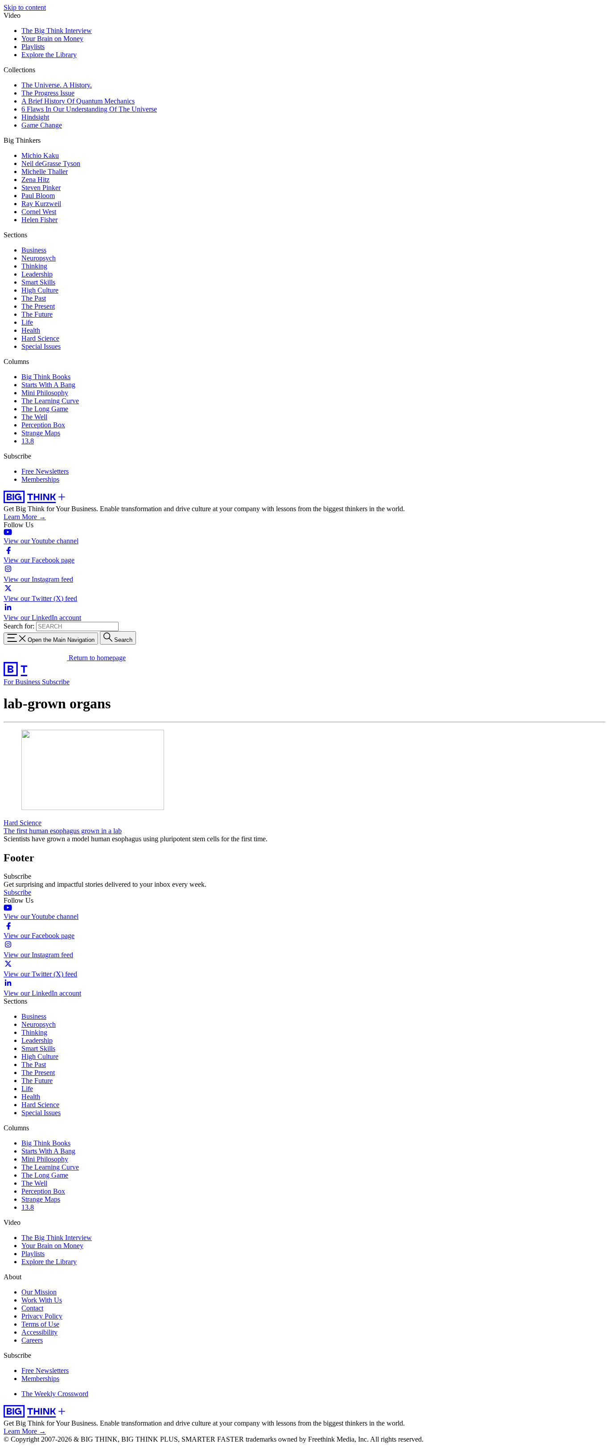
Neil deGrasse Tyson (50, 163)
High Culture (39, 290)
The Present (38, 306)
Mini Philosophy (44, 393)
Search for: (19, 626)
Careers (32, 1340)
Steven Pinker (41, 187)
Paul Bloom (38, 195)
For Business (23, 682)
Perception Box (43, 425)
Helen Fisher (39, 219)
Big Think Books (45, 376)
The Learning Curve (50, 401)
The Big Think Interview (56, 30)
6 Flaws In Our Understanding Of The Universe (89, 109)
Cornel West (38, 211)
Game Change (41, 125)
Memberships (40, 479)
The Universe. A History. (56, 85)
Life (27, 322)
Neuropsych (38, 258)
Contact (32, 1308)
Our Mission (39, 1292)
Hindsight (35, 117)
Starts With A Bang (48, 385)
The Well (34, 417)
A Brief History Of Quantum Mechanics (78, 101)
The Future (37, 314)
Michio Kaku (40, 155)
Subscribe (56, 682)
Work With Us (41, 1300)
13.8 (27, 441)
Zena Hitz (35, 179)
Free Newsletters (45, 471)
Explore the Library (49, 54)
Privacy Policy (41, 1316)
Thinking (34, 266)
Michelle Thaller (44, 171)
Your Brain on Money (52, 38)
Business (33, 250)
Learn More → (25, 517)
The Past (33, 298)
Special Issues (41, 346)
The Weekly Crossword (54, 1393)
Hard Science (40, 338)
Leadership (37, 274)
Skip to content (25, 7)
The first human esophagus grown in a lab (63, 831)
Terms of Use (40, 1324)
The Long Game (44, 409)
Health (30, 330)
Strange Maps (40, 433)
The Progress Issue (47, 93)
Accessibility (39, 1332)
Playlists (33, 46)
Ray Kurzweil (41, 203)
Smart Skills (38, 282)
